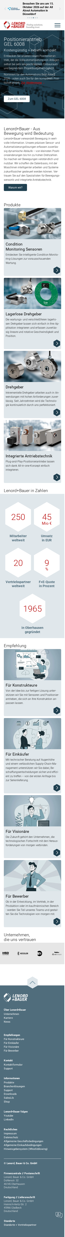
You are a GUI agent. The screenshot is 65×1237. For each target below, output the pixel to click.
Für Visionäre (11, 1046)
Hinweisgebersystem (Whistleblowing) (26, 1149)
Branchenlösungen (14, 1086)
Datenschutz (11, 1137)
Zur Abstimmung (31, 82)
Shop (7, 1101)
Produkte (9, 1082)
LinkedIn (8, 1119)
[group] (33, 9)
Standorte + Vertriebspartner (20, 1224)
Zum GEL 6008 (17, 98)
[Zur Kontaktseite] (59, 1214)
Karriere (8, 1017)
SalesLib (9, 1097)
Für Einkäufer (11, 1042)
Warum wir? (15, 187)
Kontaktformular (13, 1064)
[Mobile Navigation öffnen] (57, 25)
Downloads (10, 1093)
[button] (27, 17)
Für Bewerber (11, 1050)
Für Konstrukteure (14, 1039)
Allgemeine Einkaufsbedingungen (23, 1145)
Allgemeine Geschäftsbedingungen (23, 1141)
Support (8, 1068)
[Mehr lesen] (57, 270)
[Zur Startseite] (23, 25)
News (7, 1021)
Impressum (10, 1133)
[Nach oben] (32, 983)
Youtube (8, 1115)
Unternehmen (11, 1014)
